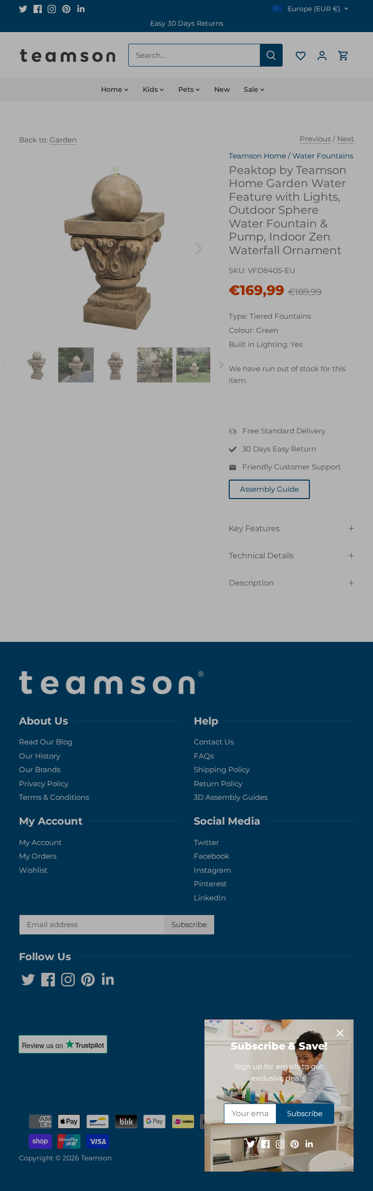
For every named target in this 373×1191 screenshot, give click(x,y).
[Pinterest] (294, 1144)
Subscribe (304, 1113)
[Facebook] (265, 1144)
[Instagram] (280, 1144)
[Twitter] (251, 1144)
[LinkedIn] (309, 1144)
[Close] (340, 1033)
